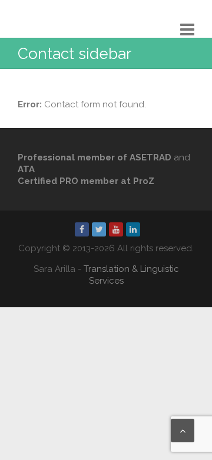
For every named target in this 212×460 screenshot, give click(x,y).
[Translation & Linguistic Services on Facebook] (82, 229)
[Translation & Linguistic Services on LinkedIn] (133, 229)
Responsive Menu (187, 29)
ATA (26, 169)
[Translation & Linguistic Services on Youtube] (116, 229)
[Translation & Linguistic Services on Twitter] (99, 229)
